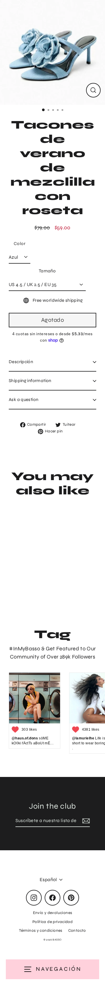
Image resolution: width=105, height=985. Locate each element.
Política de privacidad (52, 921)
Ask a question (23, 399)
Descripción (21, 361)
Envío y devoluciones (52, 912)
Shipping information (30, 380)
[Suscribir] (85, 821)
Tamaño (47, 271)
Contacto (77, 930)
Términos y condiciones (40, 930)
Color (19, 243)
